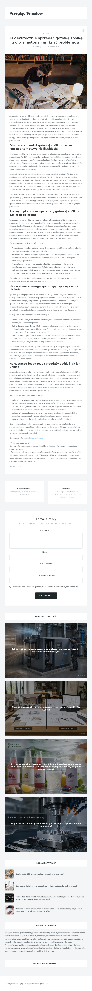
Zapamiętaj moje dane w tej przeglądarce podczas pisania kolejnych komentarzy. (45, 587)
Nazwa (46, 552)
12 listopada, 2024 (52, 46)
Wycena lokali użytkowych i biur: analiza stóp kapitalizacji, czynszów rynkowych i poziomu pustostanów (48, 910)
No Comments (15, 466)
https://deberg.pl (36, 438)
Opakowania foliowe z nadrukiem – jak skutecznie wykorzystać (46, 886)
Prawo (46, 34)
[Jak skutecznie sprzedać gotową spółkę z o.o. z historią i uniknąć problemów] (46, 81)
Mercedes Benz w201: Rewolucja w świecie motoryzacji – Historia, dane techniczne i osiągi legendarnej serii (49, 898)
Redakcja (38, 46)
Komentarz (46, 530)
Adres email (46, 563)
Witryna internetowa (46, 575)
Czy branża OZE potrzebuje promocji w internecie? (39, 874)
